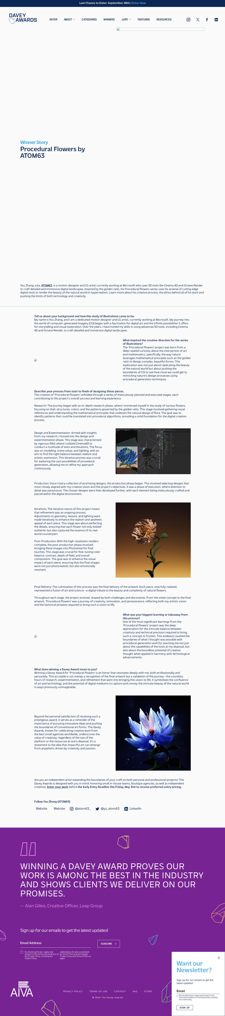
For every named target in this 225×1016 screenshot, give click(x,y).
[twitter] (197, 20)
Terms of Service (83, 956)
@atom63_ (83, 808)
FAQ (135, 991)
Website (41, 808)
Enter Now (139, 3)
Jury (125, 19)
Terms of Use (98, 991)
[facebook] (207, 20)
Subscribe (106, 944)
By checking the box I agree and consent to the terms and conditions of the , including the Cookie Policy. (198, 998)
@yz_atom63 (110, 808)
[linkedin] (216, 20)
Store (148, 991)
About (68, 19)
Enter (53, 19)
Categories (89, 19)
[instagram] (188, 20)
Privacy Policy (205, 998)
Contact (120, 991)
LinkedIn (135, 808)
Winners (109, 19)
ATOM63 (46, 285)
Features (144, 19)
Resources (163, 19)
